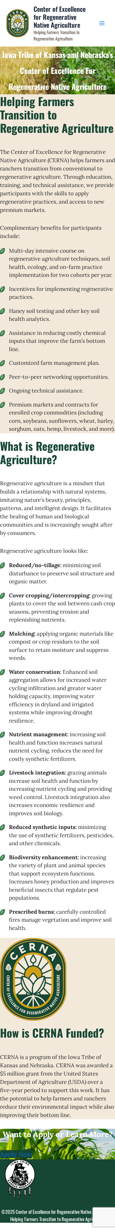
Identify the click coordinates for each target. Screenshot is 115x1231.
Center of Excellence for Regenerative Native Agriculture (60, 17)
